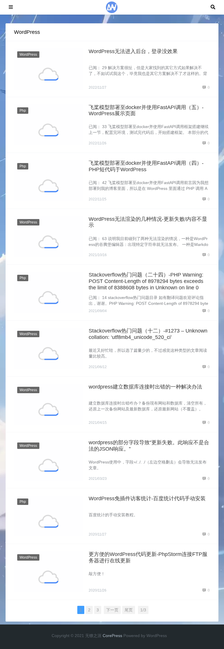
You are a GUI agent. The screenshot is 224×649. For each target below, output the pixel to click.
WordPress (28, 55)
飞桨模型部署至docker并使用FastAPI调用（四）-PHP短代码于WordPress (146, 166)
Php (23, 111)
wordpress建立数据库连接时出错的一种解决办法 (145, 387)
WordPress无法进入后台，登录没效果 (133, 51)
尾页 (129, 610)
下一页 (112, 610)
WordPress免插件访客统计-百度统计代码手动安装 (147, 498)
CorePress (112, 635)
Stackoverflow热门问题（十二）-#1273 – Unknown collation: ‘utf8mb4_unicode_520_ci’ (148, 334)
